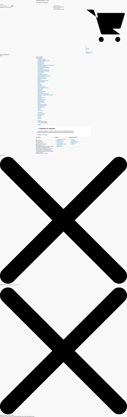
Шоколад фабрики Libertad (43, 80)
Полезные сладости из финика (44, 67)
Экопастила (40, 110)
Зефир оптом (59, 145)
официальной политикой (46, 148)
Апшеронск (88, 53)
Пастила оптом (59, 142)
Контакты (39, 115)
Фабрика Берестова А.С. (42, 105)
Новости (39, 118)
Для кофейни (40, 68)
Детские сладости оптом (61, 143)
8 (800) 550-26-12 (57, 5)
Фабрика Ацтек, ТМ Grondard (43, 71)
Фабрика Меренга (41, 61)
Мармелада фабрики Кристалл (44, 60)
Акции (39, 83)
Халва (39, 109)
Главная (39, 120)
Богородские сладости (42, 66)
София (39, 103)
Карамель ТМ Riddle (41, 59)
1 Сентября (40, 73)
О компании (40, 112)
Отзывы (39, 117)
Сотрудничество (41, 114)
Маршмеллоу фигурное (42, 78)
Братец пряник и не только (43, 87)
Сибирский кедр (41, 102)
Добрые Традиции (41, 91)
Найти (12, 5)
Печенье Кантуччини (42, 77)
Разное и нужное (41, 100)
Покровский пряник (41, 99)
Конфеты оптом (60, 140)
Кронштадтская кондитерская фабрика (45, 94)
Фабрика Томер (41, 62)
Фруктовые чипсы (41, 106)
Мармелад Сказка (41, 97)
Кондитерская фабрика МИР (43, 93)
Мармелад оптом (60, 141)
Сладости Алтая (41, 72)
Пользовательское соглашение (42, 153)
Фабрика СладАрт (41, 81)
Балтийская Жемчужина (42, 74)
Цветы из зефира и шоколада (43, 69)
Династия (40, 79)
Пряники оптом (60, 146)
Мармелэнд (40, 98)
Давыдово (40, 90)
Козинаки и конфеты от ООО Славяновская (46, 65)
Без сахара (40, 85)
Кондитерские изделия (61, 139)
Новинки (39, 84)
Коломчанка (40, 92)
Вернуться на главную (42, 134)
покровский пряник (7, 7)
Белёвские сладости (42, 86)
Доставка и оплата (41, 113)
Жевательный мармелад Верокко (44, 75)
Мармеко (39, 96)
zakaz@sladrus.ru (89, 52)
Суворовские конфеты (42, 104)
